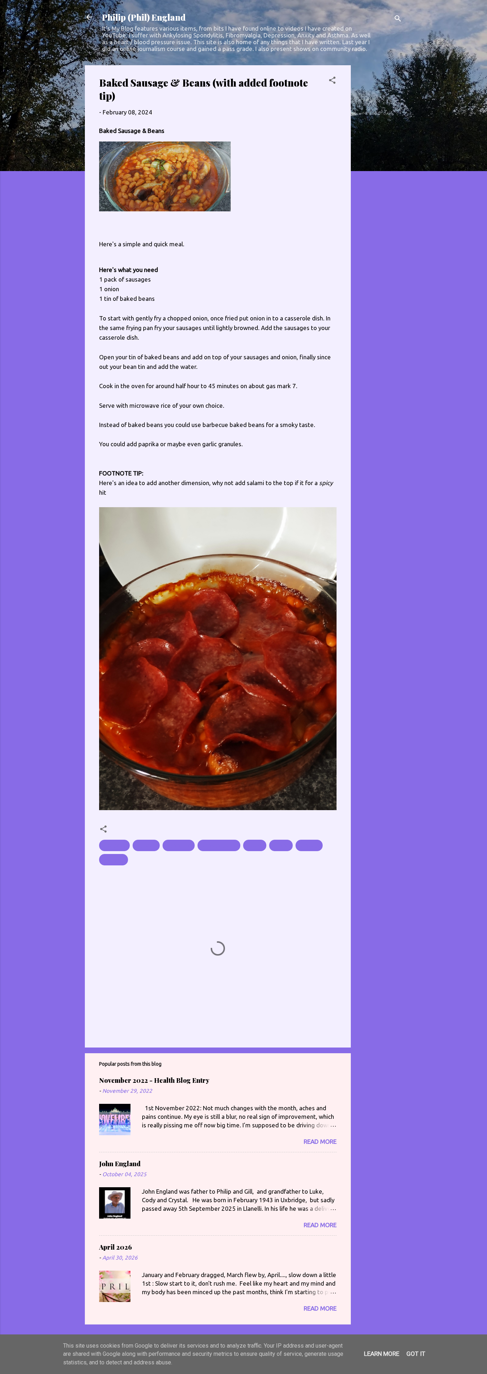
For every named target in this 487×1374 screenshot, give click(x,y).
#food (280, 845)
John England (119, 1163)
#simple (113, 859)
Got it (415, 1353)
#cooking (178, 845)
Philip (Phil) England (144, 17)
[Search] (398, 19)
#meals (309, 845)
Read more (320, 1141)
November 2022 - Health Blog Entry (154, 1080)
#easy (254, 845)
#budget (114, 845)
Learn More (381, 1353)
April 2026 (115, 1247)
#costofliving (219, 845)
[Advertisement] (379, 172)
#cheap (146, 845)
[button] (332, 81)
